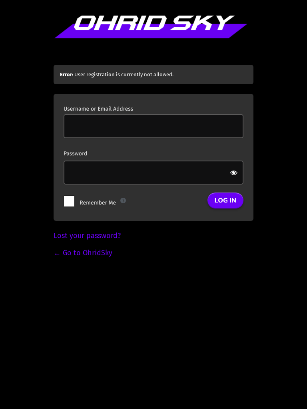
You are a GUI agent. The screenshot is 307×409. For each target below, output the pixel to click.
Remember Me (98, 202)
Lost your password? (87, 235)
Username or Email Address (98, 108)
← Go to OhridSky (83, 252)
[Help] (123, 200)
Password (75, 153)
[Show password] (234, 173)
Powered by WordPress (153, 35)
